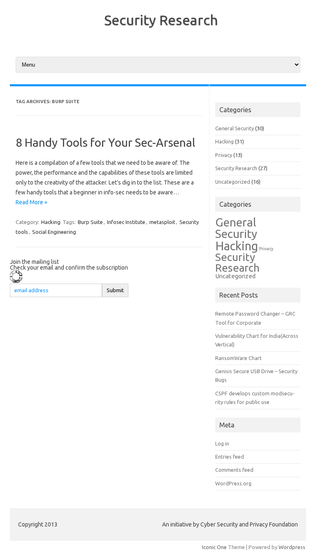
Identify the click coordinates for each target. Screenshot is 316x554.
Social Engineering (54, 232)
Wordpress (292, 547)
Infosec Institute (126, 222)
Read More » (31, 202)
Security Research (161, 20)
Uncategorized (232, 182)
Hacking (50, 222)
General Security (234, 128)
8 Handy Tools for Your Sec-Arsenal (105, 142)
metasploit (162, 222)
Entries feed (229, 456)
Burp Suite (90, 222)
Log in (222, 443)
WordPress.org (233, 483)
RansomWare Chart (238, 358)
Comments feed (234, 470)
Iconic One (214, 547)
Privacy (223, 155)
